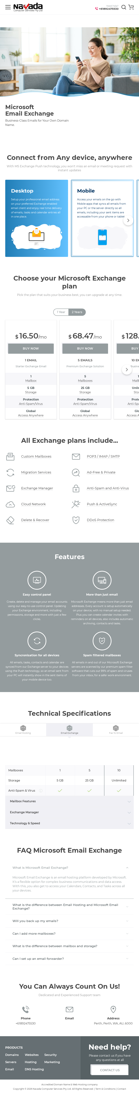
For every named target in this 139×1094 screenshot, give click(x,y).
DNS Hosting (34, 1069)
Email (9, 1069)
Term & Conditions (105, 1088)
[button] (128, 220)
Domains (12, 1055)
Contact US (110, 1070)
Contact (121, 1088)
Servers (10, 1062)
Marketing (52, 1062)
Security (50, 1055)
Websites (32, 1055)
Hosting (31, 1062)
